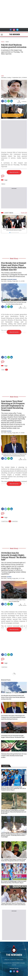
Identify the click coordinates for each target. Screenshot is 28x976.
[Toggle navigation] (1, 34)
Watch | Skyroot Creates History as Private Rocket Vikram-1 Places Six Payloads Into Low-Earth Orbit (14, 811)
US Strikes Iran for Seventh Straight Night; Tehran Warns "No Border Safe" (13, 736)
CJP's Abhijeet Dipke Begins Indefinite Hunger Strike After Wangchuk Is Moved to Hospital (13, 859)
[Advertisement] (14, 14)
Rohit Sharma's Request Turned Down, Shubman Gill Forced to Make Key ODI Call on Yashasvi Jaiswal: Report (13, 788)
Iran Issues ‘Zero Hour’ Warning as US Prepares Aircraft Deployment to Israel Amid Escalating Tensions (13, 717)
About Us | (7, 959)
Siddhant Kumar (12, 279)
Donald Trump (5, 521)
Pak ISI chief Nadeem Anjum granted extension (14, 98)
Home (2, 41)
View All (24, 213)
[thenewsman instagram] (14, 30)
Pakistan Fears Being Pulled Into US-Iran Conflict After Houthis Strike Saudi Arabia (14, 755)
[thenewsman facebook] (11, 30)
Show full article (14, 172)
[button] (24, 32)
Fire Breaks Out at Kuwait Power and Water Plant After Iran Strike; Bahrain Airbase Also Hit (13, 697)
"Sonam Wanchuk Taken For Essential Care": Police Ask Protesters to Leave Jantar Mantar (13, 903)
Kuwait (3, 369)
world (7, 41)
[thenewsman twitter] (17, 30)
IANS (2, 75)
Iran (6, 369)
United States (15, 521)
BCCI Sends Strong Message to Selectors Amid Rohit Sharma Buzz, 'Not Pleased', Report (13, 881)
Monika (9, 431)
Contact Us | (13, 959)
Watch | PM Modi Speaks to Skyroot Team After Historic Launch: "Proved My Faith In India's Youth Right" (14, 835)
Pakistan (3, 184)
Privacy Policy (20, 959)
